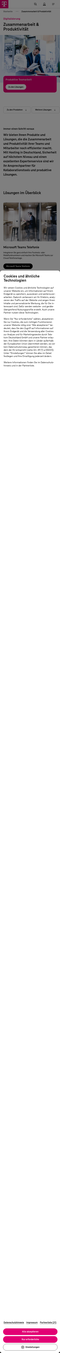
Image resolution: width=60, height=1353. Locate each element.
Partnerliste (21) (48, 1322)
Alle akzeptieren (30, 1331)
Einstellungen (32, 1347)
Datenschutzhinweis (14, 1322)
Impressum (32, 1322)
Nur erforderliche (30, 1339)
